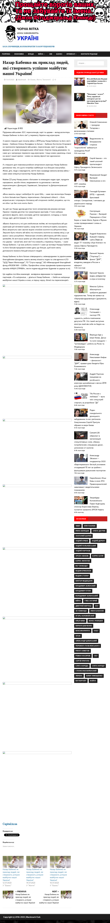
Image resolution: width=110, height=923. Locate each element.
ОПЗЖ (78, 636)
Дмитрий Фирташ (83, 606)
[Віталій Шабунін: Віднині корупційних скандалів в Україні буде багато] (79, 84)
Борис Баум (97, 556)
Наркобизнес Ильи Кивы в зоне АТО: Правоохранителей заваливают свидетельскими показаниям (90, 484)
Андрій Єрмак (82, 540)
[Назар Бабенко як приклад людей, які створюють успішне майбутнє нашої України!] (13, 862)
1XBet (78, 526)
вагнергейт (81, 680)
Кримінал (71, 54)
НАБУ (96, 630)
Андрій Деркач (98, 540)
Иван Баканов (97, 611)
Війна (40, 54)
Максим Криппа (83, 630)
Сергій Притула (82, 661)
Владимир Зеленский (86, 586)
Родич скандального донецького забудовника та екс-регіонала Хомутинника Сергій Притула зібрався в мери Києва (88, 418)
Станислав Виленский (86, 670)
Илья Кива (80, 620)
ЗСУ (96, 606)
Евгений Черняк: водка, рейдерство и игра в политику (98, 275)
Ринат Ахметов (82, 650)
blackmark (22, 79)
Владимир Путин (83, 590)
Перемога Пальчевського (88, 645)
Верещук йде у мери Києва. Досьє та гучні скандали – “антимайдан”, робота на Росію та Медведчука (90, 340)
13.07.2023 (10, 79)
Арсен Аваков (82, 556)
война (93, 680)
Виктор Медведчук (84, 581)
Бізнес (59, 54)
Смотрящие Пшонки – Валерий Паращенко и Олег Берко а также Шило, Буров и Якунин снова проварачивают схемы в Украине (90, 219)
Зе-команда (81, 611)
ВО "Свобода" (82, 565)
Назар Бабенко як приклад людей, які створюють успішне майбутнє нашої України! (11, 875)
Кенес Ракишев (96, 620)
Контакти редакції (89, 54)
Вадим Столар (82, 575)
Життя (39, 79)
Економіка (19, 54)
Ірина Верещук (82, 531)
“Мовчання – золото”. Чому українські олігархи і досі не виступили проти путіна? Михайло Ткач (97, 98)
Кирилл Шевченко (84, 625)
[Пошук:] (91, 63)
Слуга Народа (82, 665)
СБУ (95, 655)
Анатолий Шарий (83, 535)
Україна (79, 675)
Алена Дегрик (99, 531)
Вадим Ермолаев (83, 570)
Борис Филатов (83, 560)
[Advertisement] (90, 706)
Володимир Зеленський (87, 595)
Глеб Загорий (91, 600)
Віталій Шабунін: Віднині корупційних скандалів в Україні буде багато (97, 81)
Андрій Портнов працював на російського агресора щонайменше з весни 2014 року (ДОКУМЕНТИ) (90, 380)
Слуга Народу (98, 665)
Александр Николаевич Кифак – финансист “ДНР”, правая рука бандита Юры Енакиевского (90, 360)
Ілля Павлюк (89, 526)
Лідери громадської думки (90, 72)
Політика (6, 54)
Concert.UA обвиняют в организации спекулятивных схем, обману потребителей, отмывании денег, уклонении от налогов (88, 440)
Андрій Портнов (83, 550)
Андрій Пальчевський (86, 545)
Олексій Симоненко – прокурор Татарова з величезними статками (90, 127)
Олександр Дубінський (86, 640)
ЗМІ (50, 54)
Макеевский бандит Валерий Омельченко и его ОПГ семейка (90, 179)
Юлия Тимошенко (94, 675)
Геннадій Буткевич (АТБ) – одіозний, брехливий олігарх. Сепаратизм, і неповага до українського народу (90, 197)
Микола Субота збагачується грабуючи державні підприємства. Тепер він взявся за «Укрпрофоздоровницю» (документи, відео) (90, 294)
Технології (46, 79)
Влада (31, 54)
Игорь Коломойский (85, 615)
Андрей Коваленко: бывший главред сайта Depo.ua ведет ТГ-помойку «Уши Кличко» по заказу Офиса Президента (90, 239)
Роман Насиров (83, 655)
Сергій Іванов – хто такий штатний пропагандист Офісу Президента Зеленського (90, 163)
